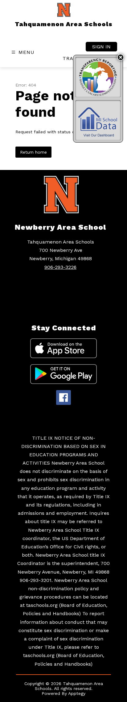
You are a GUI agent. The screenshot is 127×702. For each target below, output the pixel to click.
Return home (33, 152)
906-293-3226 (60, 267)
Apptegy (76, 693)
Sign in (101, 47)
